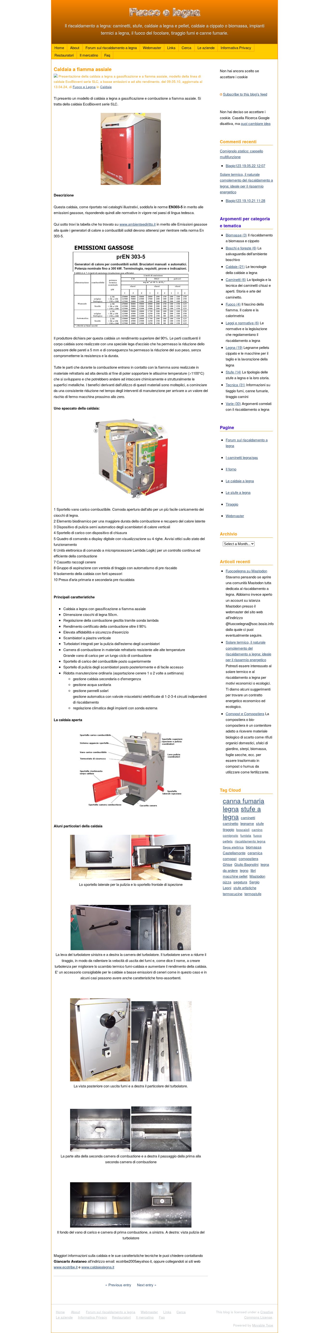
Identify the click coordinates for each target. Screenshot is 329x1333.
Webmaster (152, 47)
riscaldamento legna (250, 841)
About (74, 47)
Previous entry (119, 1284)
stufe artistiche (244, 887)
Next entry (145, 1284)
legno (244, 870)
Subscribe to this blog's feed (245, 94)
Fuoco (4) (233, 304)
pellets (228, 841)
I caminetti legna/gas (242, 457)
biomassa (253, 846)
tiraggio (228, 829)
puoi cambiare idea (255, 123)
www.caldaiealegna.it (97, 1266)
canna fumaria (243, 800)
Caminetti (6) (236, 279)
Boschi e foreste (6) (241, 247)
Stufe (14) (233, 371)
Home (59, 47)
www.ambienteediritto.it (137, 224)
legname (247, 823)
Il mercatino (89, 55)
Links (171, 47)
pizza (227, 881)
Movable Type (262, 1325)
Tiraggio (232, 504)
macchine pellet (235, 876)
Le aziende (206, 47)
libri (253, 870)
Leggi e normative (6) (242, 322)
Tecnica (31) (235, 384)
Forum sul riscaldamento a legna (111, 47)
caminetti (248, 817)
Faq (107, 55)
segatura (240, 881)
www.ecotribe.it (66, 1266)
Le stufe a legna (238, 492)
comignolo (230, 835)
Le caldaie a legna (240, 480)
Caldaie (106, 87)
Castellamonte (234, 852)
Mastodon (257, 876)
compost (230, 858)
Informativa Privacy (236, 47)
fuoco (257, 835)
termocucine (232, 893)
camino (257, 829)
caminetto (230, 823)
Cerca (186, 47)
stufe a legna (242, 812)
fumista (245, 835)
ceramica (255, 852)
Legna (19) (234, 347)
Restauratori (64, 55)
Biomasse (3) (236, 234)
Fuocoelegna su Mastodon (246, 570)
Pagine (227, 427)
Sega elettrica (233, 847)
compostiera (248, 858)
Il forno (231, 468)
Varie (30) (233, 403)
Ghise (227, 864)
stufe (260, 823)
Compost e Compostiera (245, 713)
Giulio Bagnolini (246, 864)
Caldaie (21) (235, 266)
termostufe (252, 893)
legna (231, 808)
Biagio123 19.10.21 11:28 (245, 200)
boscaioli (243, 829)
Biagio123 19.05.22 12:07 (245, 165)
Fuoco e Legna (84, 87)
